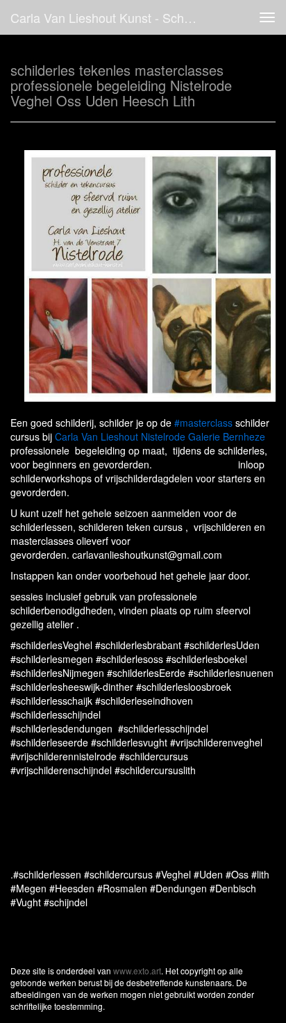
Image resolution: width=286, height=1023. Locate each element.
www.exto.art (137, 970)
